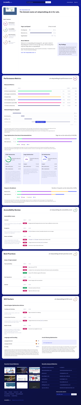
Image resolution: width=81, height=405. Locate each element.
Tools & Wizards (70, 2)
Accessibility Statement (9, 393)
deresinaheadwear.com (47, 370)
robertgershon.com (64, 373)
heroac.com (44, 382)
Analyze (48, 2)
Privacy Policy (7, 395)
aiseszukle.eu (44, 379)
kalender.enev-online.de (65, 376)
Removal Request (19, 393)
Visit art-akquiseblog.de (27, 52)
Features (10, 392)
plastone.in (44, 373)
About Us (76, 2)
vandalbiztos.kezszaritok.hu (48, 367)
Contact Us (16, 392)
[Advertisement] (49, 20)
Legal (21, 392)
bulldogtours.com (45, 384)
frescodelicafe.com (64, 382)
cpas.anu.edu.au (45, 387)
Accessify (7, 2)
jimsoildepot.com (45, 376)
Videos (5, 392)
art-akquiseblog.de (25, 9)
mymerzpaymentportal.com (66, 370)
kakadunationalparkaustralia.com (67, 387)
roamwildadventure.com (65, 384)
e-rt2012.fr (62, 367)
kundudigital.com (63, 379)
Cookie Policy (14, 395)
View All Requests (40, 121)
